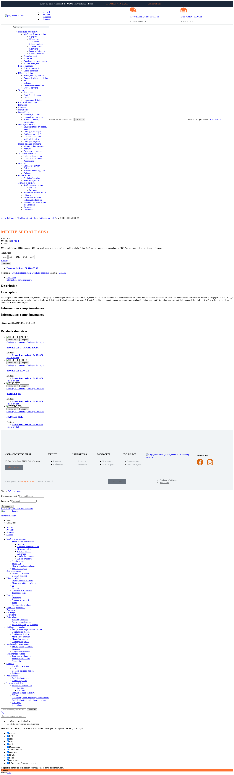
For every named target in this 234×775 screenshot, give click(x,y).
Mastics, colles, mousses (22, 646)
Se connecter (7, 506)
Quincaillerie (11, 617)
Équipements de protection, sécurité (27, 629)
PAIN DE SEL (14, 416)
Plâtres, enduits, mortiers (22, 581)
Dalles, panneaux (19, 576)
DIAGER (15, 241)
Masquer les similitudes (19, 721)
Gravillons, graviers (20, 666)
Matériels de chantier (21, 637)
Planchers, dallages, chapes (23, 566)
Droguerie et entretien (21, 651)
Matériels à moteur (20, 639)
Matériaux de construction (23, 542)
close (9, 772)
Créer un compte (15, 491)
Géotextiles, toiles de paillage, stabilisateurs (30, 697)
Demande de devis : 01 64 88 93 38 (22, 268)
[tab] (119, 277)
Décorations (17, 705)
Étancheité (16, 598)
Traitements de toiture (21, 658)
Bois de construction (20, 573)
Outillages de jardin (20, 641)
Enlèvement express (191, 17)
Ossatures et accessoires (22, 590)
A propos (10, 532)
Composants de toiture (21, 605)
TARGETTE (13, 393)
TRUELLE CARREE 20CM (22, 347)
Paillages (16, 673)
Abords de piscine (19, 680)
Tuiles (14, 602)
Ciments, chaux (24, 551)
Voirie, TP (16, 563)
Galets (14, 668)
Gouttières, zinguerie (21, 600)
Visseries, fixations (20, 620)
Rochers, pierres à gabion (23, 671)
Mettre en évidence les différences (24, 724)
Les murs (21, 690)
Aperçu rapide (13, 340)
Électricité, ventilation (15, 607)
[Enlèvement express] (184, 10)
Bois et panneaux (13, 571)
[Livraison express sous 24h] (133, 10)
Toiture (9, 595)
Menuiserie (11, 615)
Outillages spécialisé (47, 218)
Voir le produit (12, 357)
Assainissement (18, 561)
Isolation (15, 588)
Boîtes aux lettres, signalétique (25, 624)
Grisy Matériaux (28, 481)
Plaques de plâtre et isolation (24, 583)
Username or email (10, 496)
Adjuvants (21, 554)
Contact (9, 534)
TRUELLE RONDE (17, 370)
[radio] (4, 257)
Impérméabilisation (25, 556)
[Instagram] (210, 462)
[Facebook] (200, 462)
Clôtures (15, 695)
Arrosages (16, 702)
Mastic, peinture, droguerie (17, 644)
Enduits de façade (19, 568)
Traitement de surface (15, 654)
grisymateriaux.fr (8, 516)
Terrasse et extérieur (15, 683)
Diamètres (6, 253)
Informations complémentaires (19, 280)
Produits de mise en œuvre (23, 693)
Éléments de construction (28, 546)
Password (6, 501)
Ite (13, 585)
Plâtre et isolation (13, 578)
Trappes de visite (19, 593)
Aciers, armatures (24, 559)
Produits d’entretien (20, 678)
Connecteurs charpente (21, 622)
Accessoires (17, 661)
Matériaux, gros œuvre (16, 539)
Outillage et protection (27, 218)
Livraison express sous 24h (144, 17)
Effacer (4, 261)
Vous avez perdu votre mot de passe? (17, 509)
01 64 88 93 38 (215, 119)
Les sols (20, 688)
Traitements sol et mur (21, 656)
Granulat (10, 663)
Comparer (6, 263)
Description (11, 277)
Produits (12, 218)
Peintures (16, 649)
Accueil (4, 218)
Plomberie (10, 610)
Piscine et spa (12, 676)
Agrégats (21, 544)
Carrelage (10, 612)
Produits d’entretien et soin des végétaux (29, 700)
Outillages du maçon (35, 342)
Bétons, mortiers (24, 549)
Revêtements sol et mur (22, 685)
